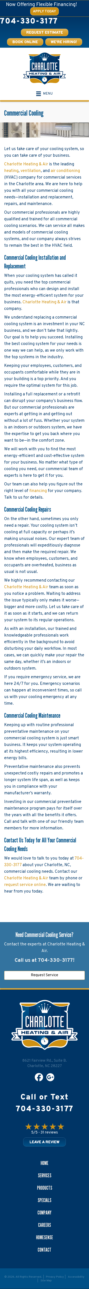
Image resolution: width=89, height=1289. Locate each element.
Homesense (44, 1237)
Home (44, 1163)
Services (44, 1175)
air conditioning (65, 171)
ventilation (30, 171)
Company (44, 1213)
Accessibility (76, 1277)
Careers (44, 1225)
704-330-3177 (29, 22)
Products (44, 1188)
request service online (25, 885)
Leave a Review (44, 1142)
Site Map (46, 1280)
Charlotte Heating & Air (26, 164)
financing (38, 491)
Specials (44, 1200)
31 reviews (49, 1132)
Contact (44, 1250)
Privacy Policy (55, 1277)
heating (11, 171)
